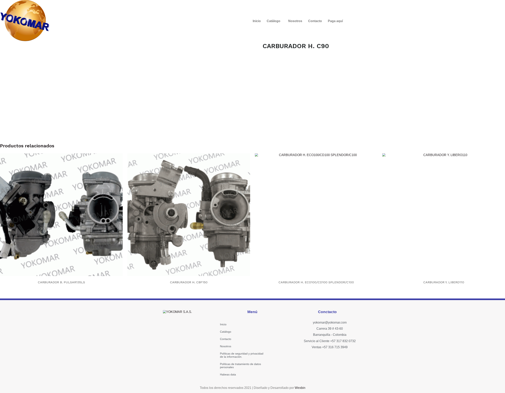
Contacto (315, 21)
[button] (274, 21)
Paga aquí (335, 21)
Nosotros (295, 21)
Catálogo (273, 21)
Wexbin (300, 387)
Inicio (257, 21)
